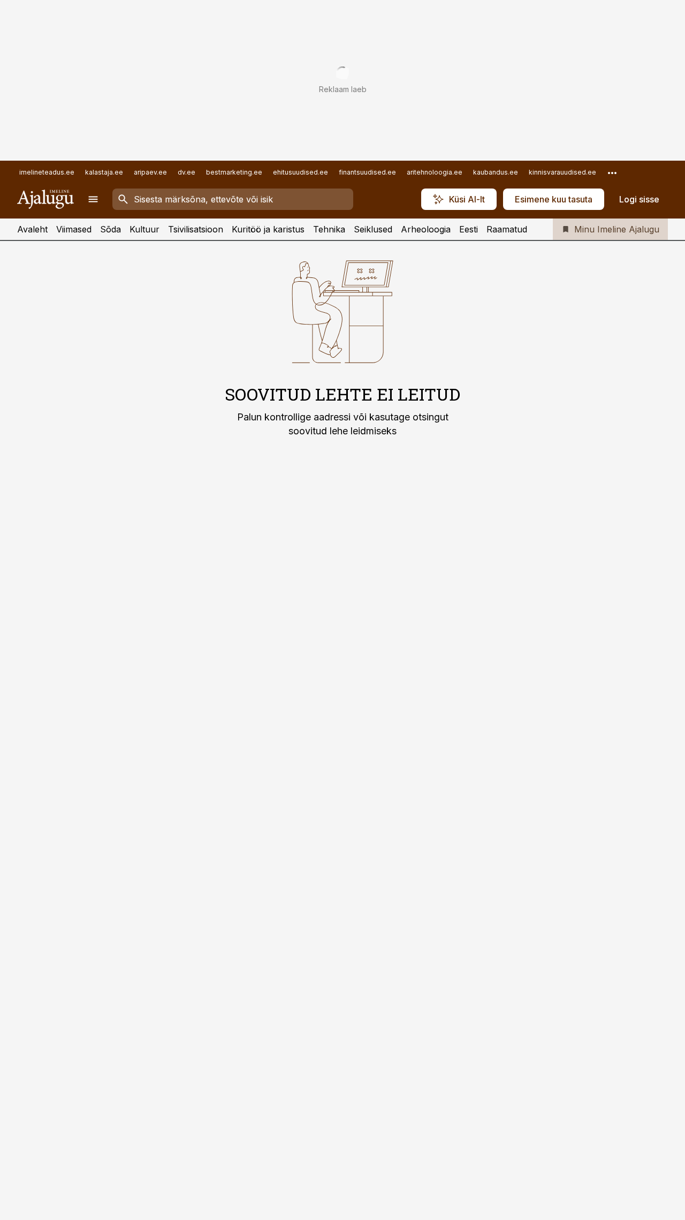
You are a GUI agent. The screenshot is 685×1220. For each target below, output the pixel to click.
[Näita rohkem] (612, 172)
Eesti (468, 229)
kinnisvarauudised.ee (562, 172)
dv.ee (186, 172)
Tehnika (329, 229)
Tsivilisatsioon (195, 229)
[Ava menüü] (93, 199)
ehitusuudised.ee (300, 172)
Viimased (74, 229)
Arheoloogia (426, 229)
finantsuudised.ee (367, 172)
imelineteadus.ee (46, 172)
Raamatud (506, 229)
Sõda (110, 229)
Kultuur (144, 229)
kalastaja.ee (104, 172)
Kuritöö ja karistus (268, 229)
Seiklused (373, 229)
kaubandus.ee (495, 172)
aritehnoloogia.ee (434, 172)
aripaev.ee (150, 172)
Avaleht (32, 229)
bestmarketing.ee (234, 172)
